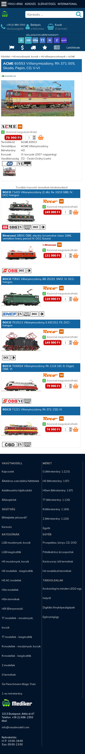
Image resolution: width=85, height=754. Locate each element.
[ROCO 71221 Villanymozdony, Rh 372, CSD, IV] (21, 428)
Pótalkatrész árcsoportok (58, 552)
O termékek (9, 674)
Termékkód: (8, 142)
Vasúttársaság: (10, 158)
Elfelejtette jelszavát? (14, 517)
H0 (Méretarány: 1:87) (56, 480)
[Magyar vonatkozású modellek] (11, 48)
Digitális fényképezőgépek (59, 607)
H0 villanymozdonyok (53, 56)
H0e (35, 40)
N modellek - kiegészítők (16, 655)
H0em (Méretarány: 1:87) (58, 490)
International (67, 4)
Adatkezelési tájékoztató (17, 490)
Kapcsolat (8, 471)
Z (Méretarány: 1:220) (56, 518)
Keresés (30, 4)
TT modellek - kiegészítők (17, 636)
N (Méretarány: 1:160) (56, 509)
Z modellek (8, 665)
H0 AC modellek (11, 580)
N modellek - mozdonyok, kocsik (21, 646)
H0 (28, 40)
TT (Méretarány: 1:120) (56, 499)
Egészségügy (51, 616)
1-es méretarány (12, 693)
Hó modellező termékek (57, 570)
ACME (71, 56)
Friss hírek (15, 4)
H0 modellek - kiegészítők (17, 570)
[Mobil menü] (4, 4)
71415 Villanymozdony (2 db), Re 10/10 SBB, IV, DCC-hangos (38, 193)
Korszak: (6, 154)
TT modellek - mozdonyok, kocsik (17, 622)
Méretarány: (8, 150)
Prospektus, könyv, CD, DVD (60, 542)
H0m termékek (11, 599)
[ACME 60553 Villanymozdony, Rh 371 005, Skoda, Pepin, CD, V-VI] (37, 98)
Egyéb (46, 528)
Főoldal (5, 56)
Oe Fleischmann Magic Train (19, 684)
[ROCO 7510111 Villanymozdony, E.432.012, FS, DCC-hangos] (21, 341)
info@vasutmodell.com (15, 727)
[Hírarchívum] (56, 48)
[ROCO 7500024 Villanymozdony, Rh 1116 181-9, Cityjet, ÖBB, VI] (21, 385)
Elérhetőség (47, 4)
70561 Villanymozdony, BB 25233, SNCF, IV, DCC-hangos (39, 280)
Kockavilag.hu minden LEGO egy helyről (62, 593)
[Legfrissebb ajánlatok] (22, 48)
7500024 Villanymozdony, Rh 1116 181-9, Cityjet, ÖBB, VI (38, 367)
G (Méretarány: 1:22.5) (56, 471)
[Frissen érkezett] (33, 48)
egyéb (64, 40)
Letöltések (73, 47)
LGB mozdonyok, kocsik (16, 542)
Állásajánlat (9, 499)
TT (42, 40)
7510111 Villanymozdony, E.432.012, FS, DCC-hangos (37, 324)
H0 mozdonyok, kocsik (25, 56)
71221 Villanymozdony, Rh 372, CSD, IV (32, 409)
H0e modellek (10, 589)
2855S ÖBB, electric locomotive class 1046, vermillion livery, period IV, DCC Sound (37, 237)
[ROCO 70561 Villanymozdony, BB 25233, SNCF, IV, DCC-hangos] (21, 298)
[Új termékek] (44, 48)
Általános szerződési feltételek (20, 480)
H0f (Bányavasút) (12, 608)
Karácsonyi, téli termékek (58, 561)
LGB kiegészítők (11, 552)
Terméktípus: (8, 146)
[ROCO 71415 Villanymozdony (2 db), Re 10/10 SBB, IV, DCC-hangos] (21, 211)
